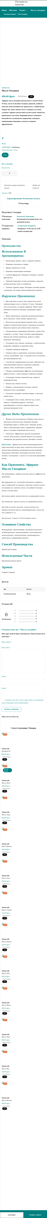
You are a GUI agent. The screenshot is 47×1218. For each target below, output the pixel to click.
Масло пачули (6, 942)
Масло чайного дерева (10, 1037)
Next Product (22, 14)
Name (4, 676)
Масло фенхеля (7, 783)
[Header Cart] (6, 3)
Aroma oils (23, 10)
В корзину (12, 1215)
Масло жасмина (7, 1069)
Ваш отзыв (6, 647)
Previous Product (10, 14)
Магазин (13, 10)
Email (4, 688)
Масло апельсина (8, 878)
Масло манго (6, 1005)
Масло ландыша (7, 815)
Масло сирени (7, 910)
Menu (2, 3)
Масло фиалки (7, 1100)
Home (4, 10)
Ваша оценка (7, 642)
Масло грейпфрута (8, 973)
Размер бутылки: (7, 150)
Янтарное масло (7, 751)
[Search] (40, 3)
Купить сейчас (35, 1215)
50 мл (4, 144)
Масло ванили (7, 846)
